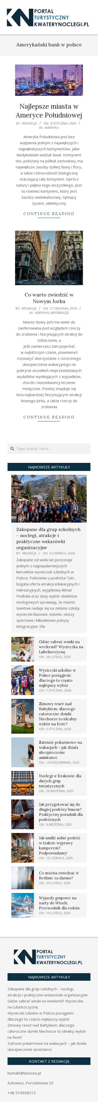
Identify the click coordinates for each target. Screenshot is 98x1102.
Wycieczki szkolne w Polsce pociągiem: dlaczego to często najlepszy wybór (57, 678)
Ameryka (51, 127)
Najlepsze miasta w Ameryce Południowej (49, 110)
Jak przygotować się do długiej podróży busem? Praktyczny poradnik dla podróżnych (61, 812)
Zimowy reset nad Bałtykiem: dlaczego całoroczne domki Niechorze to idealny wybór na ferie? (58, 713)
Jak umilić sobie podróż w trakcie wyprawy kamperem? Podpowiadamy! (59, 845)
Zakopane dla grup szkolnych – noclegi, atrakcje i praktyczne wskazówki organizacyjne (48, 538)
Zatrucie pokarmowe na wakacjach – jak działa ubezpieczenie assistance (60, 750)
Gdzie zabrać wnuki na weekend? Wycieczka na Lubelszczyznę (61, 646)
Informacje (60, 312)
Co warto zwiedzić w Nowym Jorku (49, 298)
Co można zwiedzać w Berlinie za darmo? (59, 875)
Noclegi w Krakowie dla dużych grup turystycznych (60, 780)
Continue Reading (49, 213)
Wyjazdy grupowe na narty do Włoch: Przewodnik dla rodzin (59, 903)
